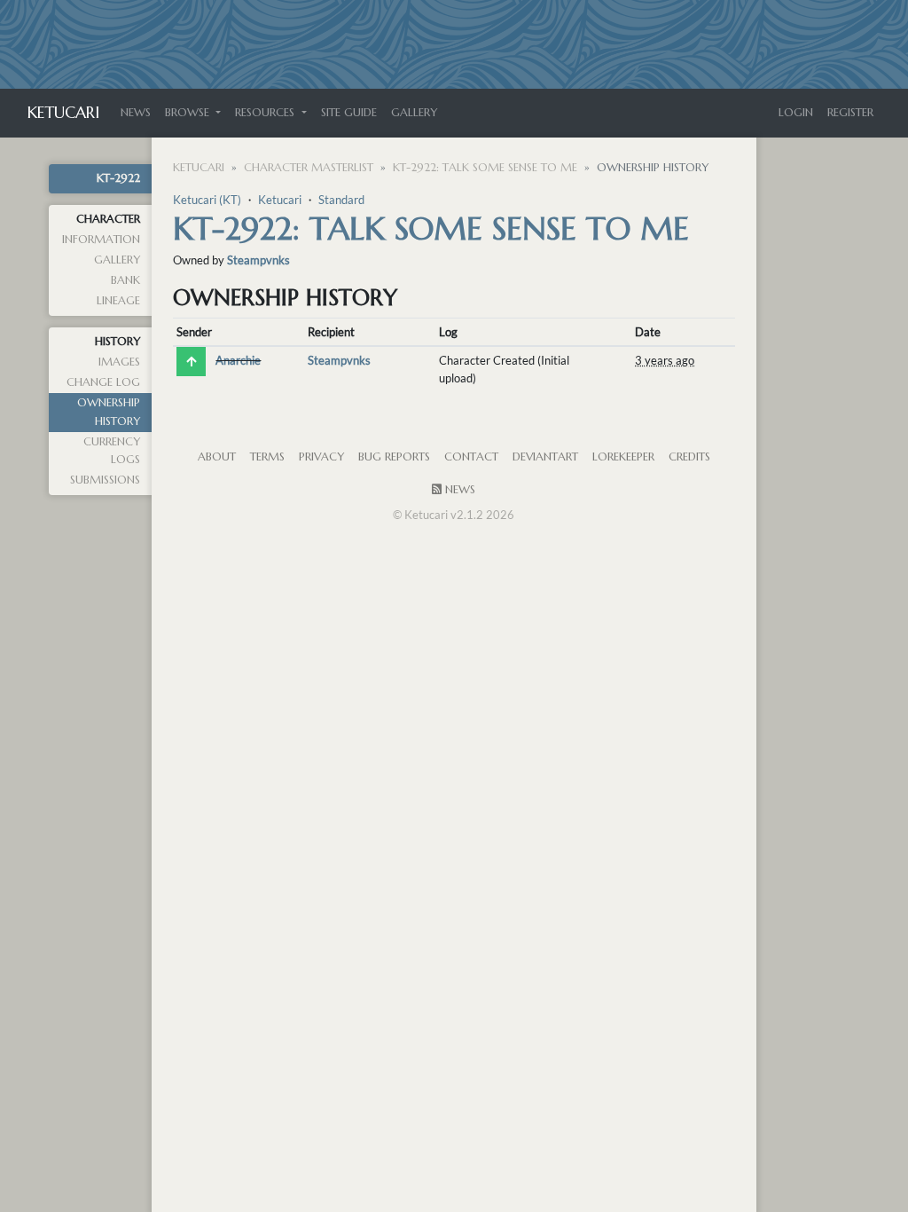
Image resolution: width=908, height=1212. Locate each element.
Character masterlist (308, 168)
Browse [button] (189, 113)
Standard (341, 200)
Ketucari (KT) (207, 200)
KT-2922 (118, 178)
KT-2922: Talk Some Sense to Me (485, 168)
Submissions (105, 480)
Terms (267, 457)
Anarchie (238, 360)
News (136, 113)
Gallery (414, 113)
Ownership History (108, 412)
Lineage (118, 301)
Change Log (103, 382)
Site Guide (349, 113)
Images (119, 362)
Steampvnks (258, 260)
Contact (471, 457)
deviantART (545, 457)
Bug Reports (394, 457)
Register (850, 113)
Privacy (321, 457)
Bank (125, 280)
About (217, 457)
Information (101, 239)
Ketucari (63, 112)
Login (796, 113)
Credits (689, 457)
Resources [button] (266, 113)
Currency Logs (111, 451)
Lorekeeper (623, 457)
